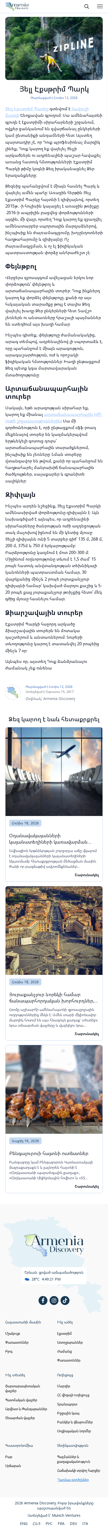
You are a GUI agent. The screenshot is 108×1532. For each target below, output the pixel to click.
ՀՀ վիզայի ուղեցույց (73, 1395)
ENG (24, 1523)
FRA (61, 1523)
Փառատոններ (17, 1342)
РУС (49, 1523)
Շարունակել (87, 874)
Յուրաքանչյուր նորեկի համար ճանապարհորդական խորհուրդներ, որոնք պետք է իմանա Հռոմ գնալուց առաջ (51, 997)
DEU (73, 1523)
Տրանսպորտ (67, 1404)
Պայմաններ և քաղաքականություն (73, 1459)
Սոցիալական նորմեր (74, 1431)
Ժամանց (64, 1351)
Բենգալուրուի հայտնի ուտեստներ (48, 1153)
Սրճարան (13, 1465)
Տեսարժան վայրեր (20, 1417)
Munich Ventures (66, 1515)
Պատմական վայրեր (21, 1400)
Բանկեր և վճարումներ (75, 1422)
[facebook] (43, 1300)
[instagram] (54, 1300)
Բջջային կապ (68, 1413)
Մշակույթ (12, 1333)
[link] (54, 804)
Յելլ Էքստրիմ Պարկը (26, 109)
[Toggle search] (86, 6)
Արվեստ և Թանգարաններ (26, 1409)
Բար (8, 1456)
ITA (85, 1523)
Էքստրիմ (64, 1333)
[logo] (17, 6)
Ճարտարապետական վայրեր (22, 1388)
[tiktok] (65, 1300)
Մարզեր (63, 1386)
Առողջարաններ (70, 1342)
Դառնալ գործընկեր (73, 1479)
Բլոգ (9, 1351)
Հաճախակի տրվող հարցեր (78, 1470)
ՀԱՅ (36, 1523)
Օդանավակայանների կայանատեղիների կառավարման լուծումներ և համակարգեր (48, 838)
